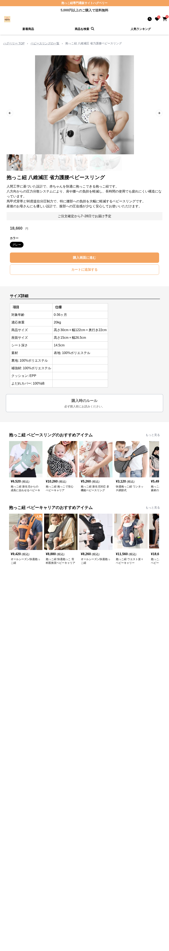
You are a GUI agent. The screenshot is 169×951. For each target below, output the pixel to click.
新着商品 (28, 29)
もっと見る (153, 435)
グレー (16, 244)
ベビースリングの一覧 (45, 43)
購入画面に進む (84, 257)
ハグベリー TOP (14, 43)
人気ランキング (141, 29)
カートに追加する (84, 269)
